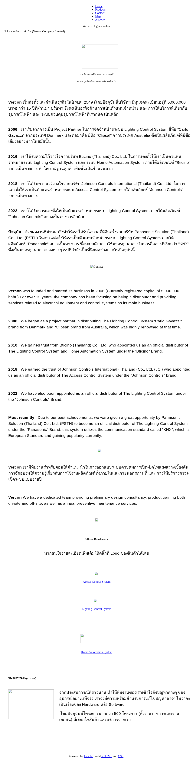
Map (98, 16)
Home (99, 6)
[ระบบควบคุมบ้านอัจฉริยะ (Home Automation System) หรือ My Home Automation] (96, 643)
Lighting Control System (96, 609)
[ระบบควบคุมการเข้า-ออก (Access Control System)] (96, 575)
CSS (120, 756)
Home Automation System (96, 652)
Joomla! (88, 756)
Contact (99, 13)
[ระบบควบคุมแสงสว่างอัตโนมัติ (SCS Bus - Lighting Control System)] (95, 602)
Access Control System (96, 581)
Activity (100, 19)
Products (100, 9)
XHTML (106, 756)
